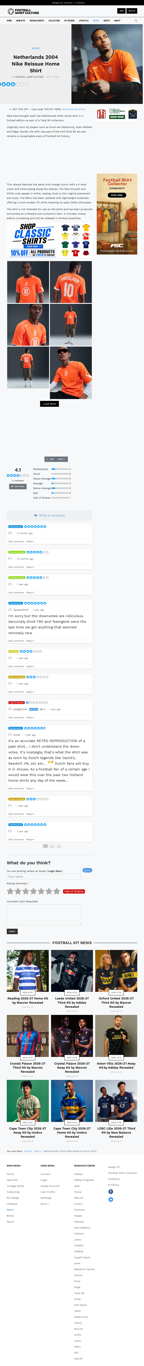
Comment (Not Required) (22, 901)
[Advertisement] (49, 160)
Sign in (132, 11)
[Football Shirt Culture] (23, 11)
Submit (12, 931)
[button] (49, 1204)
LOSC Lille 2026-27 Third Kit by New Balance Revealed (116, 1132)
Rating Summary (18, 883)
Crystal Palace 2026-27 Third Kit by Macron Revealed (27, 1068)
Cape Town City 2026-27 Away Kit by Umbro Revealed (27, 1132)
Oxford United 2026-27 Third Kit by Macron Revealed (116, 1002)
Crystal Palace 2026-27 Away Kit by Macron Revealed (72, 1068)
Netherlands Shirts (73, 109)
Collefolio (80, 3)
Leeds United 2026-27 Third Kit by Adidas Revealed (72, 1002)
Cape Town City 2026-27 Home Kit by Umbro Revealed (72, 1132)
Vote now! (19, 486)
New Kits (28, 992)
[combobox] (136, 20)
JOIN (121, 11)
